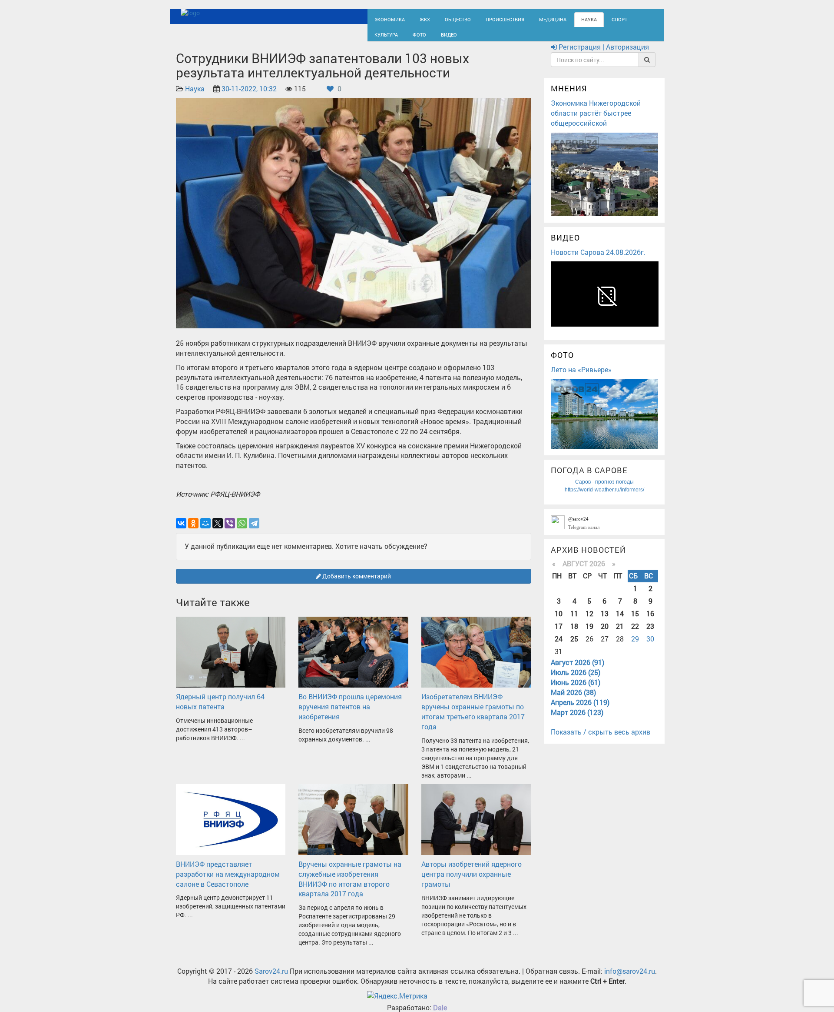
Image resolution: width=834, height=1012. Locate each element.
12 (589, 621)
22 (635, 633)
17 (559, 633)
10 (559, 621)
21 (620, 633)
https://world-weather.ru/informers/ (604, 497)
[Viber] (230, 531)
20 (605, 633)
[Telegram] (254, 531)
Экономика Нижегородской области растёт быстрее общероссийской (596, 120)
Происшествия (488, 18)
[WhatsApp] (242, 531)
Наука (562, 18)
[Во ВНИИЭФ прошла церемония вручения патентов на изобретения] (353, 659)
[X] (217, 531)
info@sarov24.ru (629, 979)
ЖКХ (418, 18)
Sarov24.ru (271, 979)
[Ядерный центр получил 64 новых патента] (230, 659)
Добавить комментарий (356, 584)
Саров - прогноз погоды (604, 490)
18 (574, 633)
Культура (621, 18)
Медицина (530, 18)
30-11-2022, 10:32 (249, 96)
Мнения (569, 96)
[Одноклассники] (193, 531)
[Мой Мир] (205, 531)
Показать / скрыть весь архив (600, 740)
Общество (447, 18)
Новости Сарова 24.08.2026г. (598, 259)
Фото (379, 37)
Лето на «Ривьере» (581, 377)
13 (605, 621)
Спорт (590, 18)
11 (574, 621)
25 (574, 646)
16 (650, 621)
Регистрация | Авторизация (603, 55)
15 (635, 621)
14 (620, 621)
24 (559, 646)
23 (650, 633)
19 (589, 633)
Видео (406, 37)
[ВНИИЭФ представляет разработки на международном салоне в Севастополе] (230, 826)
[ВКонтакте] (181, 531)
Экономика (386, 18)
